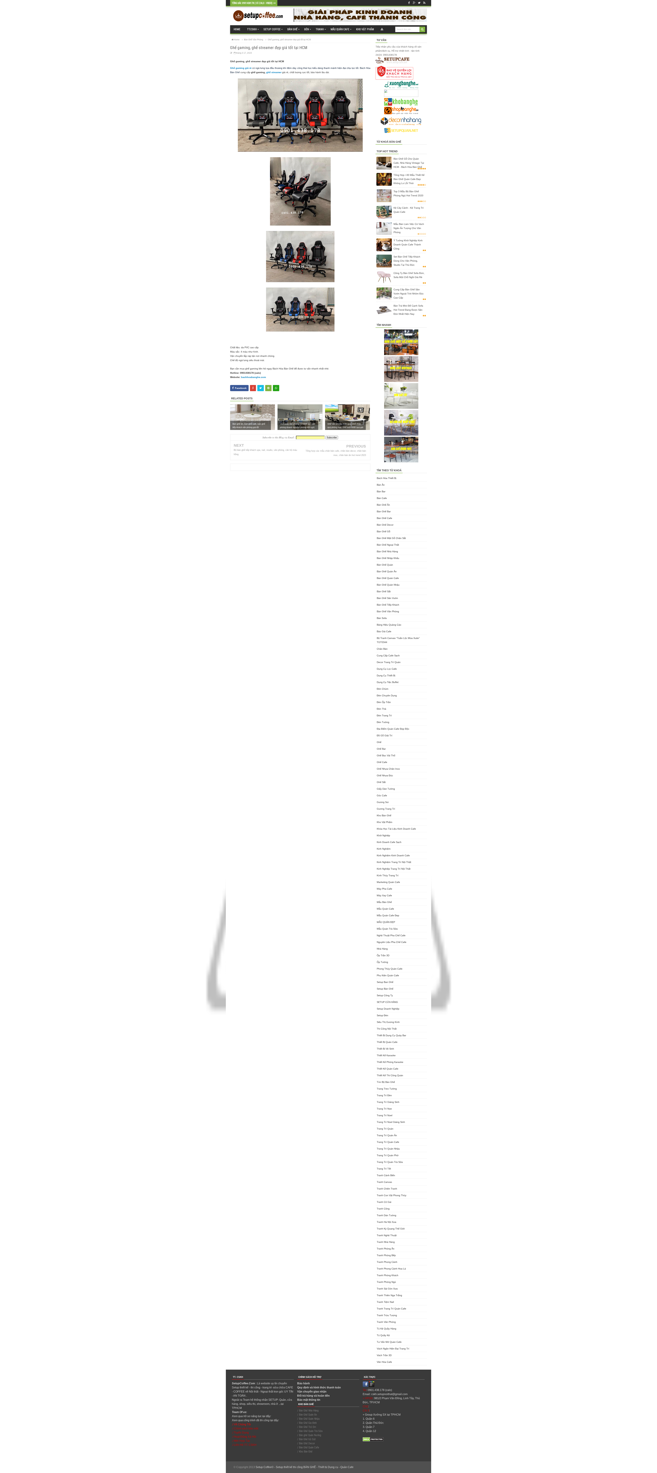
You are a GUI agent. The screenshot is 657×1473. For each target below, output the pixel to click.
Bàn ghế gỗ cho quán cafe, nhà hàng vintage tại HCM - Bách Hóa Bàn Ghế (409, 162)
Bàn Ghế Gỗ (383, 531)
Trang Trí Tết (384, 1168)
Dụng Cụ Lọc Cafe (387, 668)
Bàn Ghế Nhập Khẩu (388, 558)
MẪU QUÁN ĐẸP (386, 922)
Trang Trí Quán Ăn (387, 1135)
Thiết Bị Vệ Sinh (385, 1048)
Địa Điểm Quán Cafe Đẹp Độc (393, 728)
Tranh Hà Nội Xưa (386, 1222)
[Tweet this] (260, 388)
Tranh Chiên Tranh (387, 1188)
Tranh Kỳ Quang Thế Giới (391, 1228)
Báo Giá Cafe (384, 631)
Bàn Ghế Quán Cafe (388, 578)
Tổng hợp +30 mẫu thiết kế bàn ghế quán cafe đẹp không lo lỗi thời (409, 179)
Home (237, 29)
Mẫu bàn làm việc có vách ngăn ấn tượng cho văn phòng (409, 228)
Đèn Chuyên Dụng (387, 695)
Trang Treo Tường (387, 1088)
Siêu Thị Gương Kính (388, 1022)
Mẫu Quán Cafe (385, 908)
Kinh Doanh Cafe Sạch (389, 842)
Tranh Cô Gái (384, 1202)
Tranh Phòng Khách (387, 1275)
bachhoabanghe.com (253, 377)
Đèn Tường (383, 722)
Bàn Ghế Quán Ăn (387, 571)
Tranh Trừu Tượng (387, 1315)
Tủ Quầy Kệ (383, 1335)
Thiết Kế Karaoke (386, 1055)
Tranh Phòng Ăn (385, 1248)
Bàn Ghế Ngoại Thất (388, 544)
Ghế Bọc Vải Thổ (386, 755)
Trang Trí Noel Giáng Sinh (391, 1122)
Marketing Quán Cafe (388, 882)
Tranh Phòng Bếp (386, 1255)
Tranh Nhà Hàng (386, 1242)
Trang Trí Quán (385, 1128)
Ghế (379, 742)
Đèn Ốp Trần (384, 702)
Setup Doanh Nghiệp (388, 1008)
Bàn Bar (381, 491)
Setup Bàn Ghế (385, 988)
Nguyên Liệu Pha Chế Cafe (391, 942)
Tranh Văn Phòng (386, 1322)
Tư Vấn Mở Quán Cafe (389, 1342)
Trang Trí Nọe (384, 1108)
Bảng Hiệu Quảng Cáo (389, 624)
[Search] (422, 29)
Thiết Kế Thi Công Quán (390, 1075)
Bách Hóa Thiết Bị (386, 478)
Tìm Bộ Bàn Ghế (386, 1082)
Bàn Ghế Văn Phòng (388, 611)
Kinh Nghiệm (384, 848)
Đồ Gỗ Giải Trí (384, 735)
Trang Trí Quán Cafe (388, 1142)
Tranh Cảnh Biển (386, 1175)
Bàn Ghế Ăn (383, 504)
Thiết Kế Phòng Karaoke (390, 1062)
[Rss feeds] (424, 3)
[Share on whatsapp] (276, 388)
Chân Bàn (382, 648)
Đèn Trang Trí (384, 715)
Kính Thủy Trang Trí (387, 875)
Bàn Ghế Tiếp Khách (388, 604)
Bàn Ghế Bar (384, 511)
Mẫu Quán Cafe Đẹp (388, 915)
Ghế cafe (382, 762)
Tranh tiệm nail (385, 1302)
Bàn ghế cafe (384, 518)
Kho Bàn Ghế (384, 815)
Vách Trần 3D (384, 1355)
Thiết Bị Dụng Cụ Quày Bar (391, 1035)
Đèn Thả (381, 708)
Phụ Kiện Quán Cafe (388, 975)
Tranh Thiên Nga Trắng (389, 1295)
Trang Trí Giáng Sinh (388, 1102)
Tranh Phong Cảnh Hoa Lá (391, 1268)
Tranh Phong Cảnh (387, 1262)
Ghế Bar (381, 748)
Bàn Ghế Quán (385, 564)
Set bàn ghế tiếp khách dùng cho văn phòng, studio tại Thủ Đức (407, 260)
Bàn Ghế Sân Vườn (387, 598)
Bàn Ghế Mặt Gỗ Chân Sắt (391, 538)
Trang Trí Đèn (384, 1095)
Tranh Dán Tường (386, 1215)
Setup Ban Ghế (385, 982)
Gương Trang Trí (386, 808)
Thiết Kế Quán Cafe (387, 1068)
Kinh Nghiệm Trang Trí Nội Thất (394, 862)
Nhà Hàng (382, 948)
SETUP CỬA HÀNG (387, 1002)
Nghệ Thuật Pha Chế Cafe (391, 935)
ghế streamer (273, 72)
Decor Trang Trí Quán (389, 662)
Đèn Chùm (382, 688)
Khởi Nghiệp (383, 835)
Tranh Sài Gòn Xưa (387, 1288)
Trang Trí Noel (384, 1115)
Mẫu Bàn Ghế (384, 902)
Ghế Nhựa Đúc (385, 775)
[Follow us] (419, 3)
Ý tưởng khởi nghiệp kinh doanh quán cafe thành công (408, 244)
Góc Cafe (382, 795)
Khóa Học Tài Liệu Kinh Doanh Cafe (396, 828)
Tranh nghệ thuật (387, 1235)
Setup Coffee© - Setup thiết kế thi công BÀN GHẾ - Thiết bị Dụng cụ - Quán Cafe (304, 1467)
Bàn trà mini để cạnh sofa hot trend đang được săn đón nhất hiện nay (408, 309)
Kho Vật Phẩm (384, 822)
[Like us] (408, 3)
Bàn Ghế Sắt (384, 591)
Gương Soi (383, 802)
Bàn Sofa (382, 618)
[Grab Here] (382, 29)
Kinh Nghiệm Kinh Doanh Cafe (393, 855)
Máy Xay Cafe (384, 895)
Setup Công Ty (385, 995)
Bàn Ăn (381, 484)
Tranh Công (383, 1208)
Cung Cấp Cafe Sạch (388, 655)
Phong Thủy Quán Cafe (389, 968)
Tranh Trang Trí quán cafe (391, 1308)
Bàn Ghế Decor (385, 524)
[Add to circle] (414, 3)
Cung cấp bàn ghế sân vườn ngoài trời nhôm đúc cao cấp (409, 293)
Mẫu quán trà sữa (387, 928)
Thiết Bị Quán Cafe (387, 1042)
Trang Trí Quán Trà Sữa (390, 1162)
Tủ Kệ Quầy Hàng (386, 1328)
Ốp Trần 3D (383, 955)
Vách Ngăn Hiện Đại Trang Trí (393, 1348)
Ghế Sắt (381, 782)
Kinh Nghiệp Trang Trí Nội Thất (393, 868)
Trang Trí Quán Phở (387, 1155)
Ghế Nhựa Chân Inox (388, 768)
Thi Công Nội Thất (387, 1028)
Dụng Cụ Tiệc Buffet (387, 682)
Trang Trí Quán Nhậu (388, 1148)
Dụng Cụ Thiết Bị (386, 675)
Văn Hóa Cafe (384, 1362)
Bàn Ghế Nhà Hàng (387, 551)
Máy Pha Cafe (384, 888)
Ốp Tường (382, 962)
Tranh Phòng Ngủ (386, 1282)
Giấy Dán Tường (386, 788)
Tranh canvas (384, 1182)
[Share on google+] (253, 388)
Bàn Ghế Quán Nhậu (388, 584)
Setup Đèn (382, 1015)
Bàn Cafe (382, 498)
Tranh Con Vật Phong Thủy (391, 1195)
